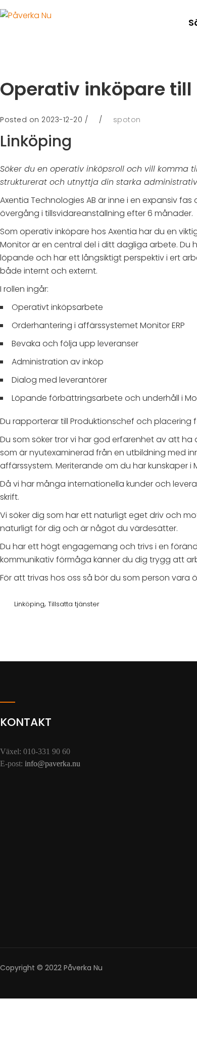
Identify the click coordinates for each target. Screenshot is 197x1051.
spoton (127, 120)
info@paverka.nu (52, 763)
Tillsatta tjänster (74, 604)
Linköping (29, 604)
